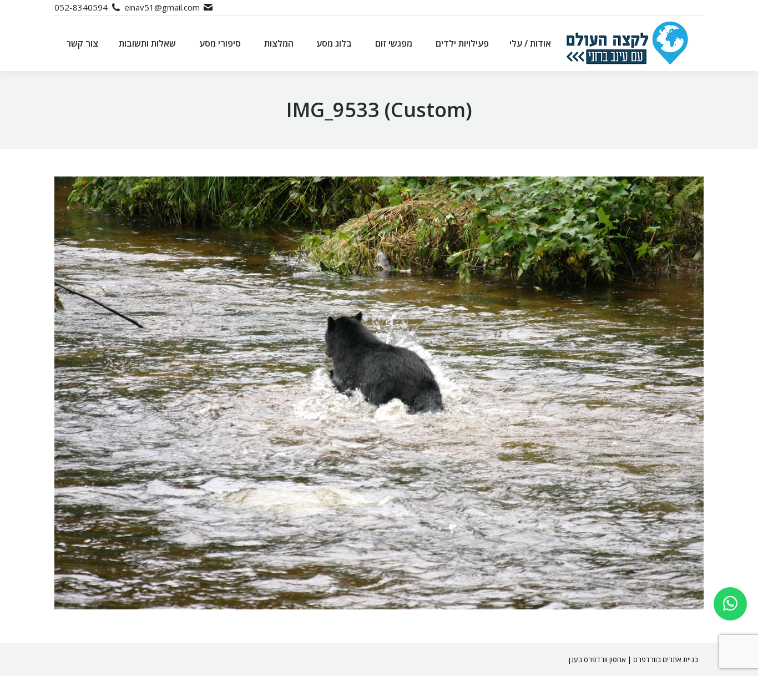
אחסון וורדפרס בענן (597, 659)
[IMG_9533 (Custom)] (379, 392)
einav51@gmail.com (162, 7)
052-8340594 (81, 7)
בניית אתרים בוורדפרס (665, 659)
